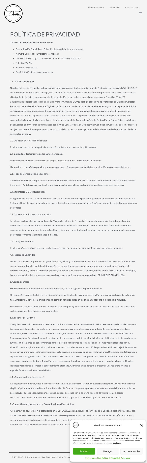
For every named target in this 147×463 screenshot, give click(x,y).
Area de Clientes (132, 7)
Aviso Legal (125, 458)
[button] (141, 425)
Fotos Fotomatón (96, 7)
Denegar (107, 451)
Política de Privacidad (111, 458)
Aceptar (84, 451)
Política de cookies (93, 458)
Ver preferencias (131, 451)
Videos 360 (114, 7)
